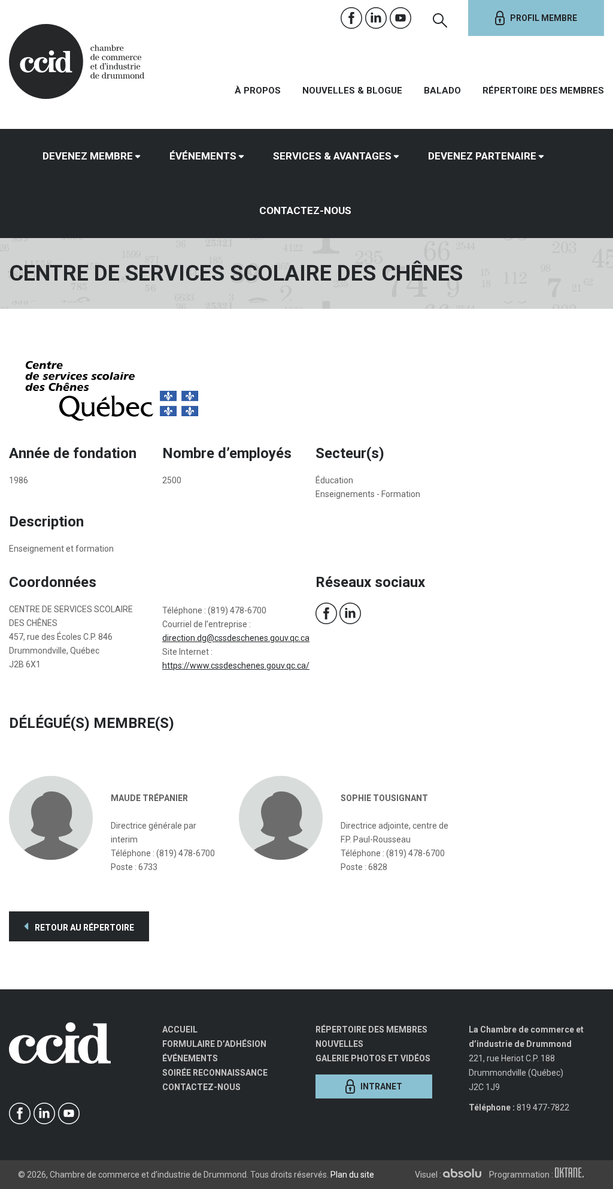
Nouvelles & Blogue (352, 90)
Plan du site (352, 1174)
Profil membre (543, 18)
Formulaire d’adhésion (214, 1044)
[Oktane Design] (572, 1174)
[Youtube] (401, 18)
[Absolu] (465, 1174)
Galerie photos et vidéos (372, 1058)
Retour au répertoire (83, 927)
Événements (202, 156)
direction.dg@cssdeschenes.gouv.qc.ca (235, 638)
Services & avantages (332, 156)
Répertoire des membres (543, 90)
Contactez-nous (305, 210)
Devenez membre (88, 156)
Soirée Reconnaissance (215, 1072)
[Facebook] (352, 18)
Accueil (180, 1029)
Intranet (381, 1086)
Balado (442, 90)
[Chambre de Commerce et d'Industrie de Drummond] (76, 60)
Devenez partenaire (482, 156)
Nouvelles (339, 1044)
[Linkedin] (376, 18)
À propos (258, 90)
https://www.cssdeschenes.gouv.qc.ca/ (235, 665)
